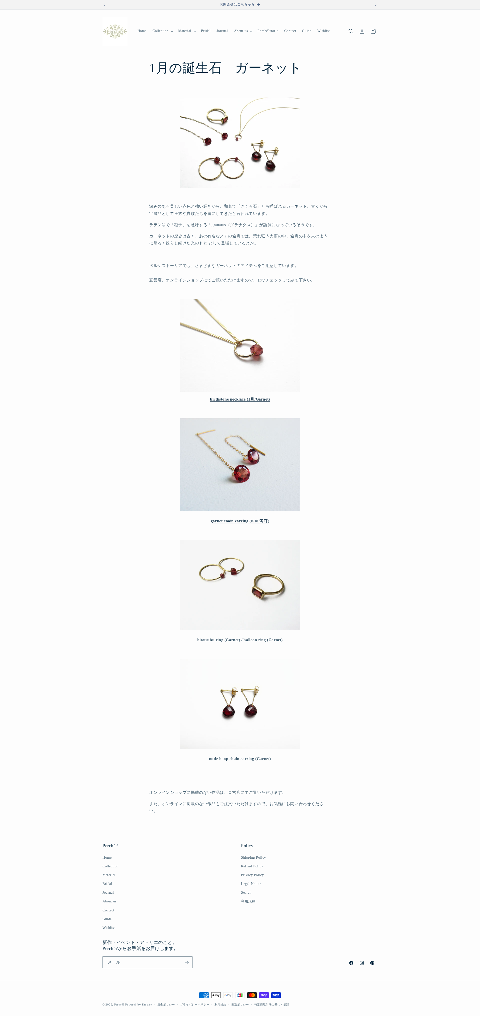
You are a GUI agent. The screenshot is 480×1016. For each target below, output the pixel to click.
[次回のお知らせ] (375, 5)
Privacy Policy (252, 875)
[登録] (186, 962)
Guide (107, 919)
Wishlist (108, 928)
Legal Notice (251, 884)
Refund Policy (252, 866)
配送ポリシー (240, 1004)
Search (246, 892)
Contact (108, 910)
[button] (162, 31)
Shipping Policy (253, 857)
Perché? (119, 1004)
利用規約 (248, 901)
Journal (108, 892)
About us (109, 901)
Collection (110, 866)
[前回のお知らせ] (104, 5)
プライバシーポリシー (194, 1004)
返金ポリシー (166, 1004)
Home (107, 857)
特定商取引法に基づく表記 (271, 1004)
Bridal (107, 884)
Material (109, 875)
